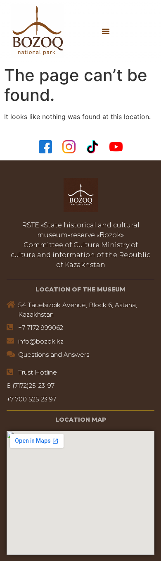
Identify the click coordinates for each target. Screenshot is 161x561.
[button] (105, 31)
